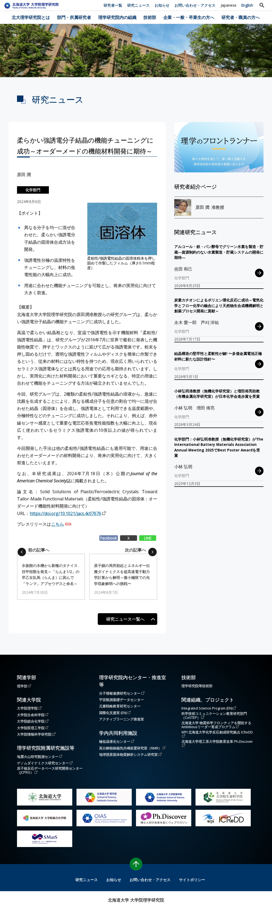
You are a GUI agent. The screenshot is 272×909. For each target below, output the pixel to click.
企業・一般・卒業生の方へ (188, 17)
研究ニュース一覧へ (125, 619)
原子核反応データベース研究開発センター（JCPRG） (50, 770)
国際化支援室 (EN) (113, 713)
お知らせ (162, 5)
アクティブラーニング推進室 (121, 719)
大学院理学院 (27, 708)
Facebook (108, 538)
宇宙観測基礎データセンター (121, 700)
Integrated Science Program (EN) (206, 708)
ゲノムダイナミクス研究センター (43, 763)
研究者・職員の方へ (241, 17)
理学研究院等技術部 (196, 686)
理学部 (22, 686)
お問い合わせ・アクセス (195, 5)
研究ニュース (138, 5)
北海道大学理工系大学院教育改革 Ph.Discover (217, 742)
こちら (57, 524)
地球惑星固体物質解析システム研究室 (128, 754)
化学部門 (33, 189)
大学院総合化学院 (31, 721)
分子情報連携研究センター (120, 693)
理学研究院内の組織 (117, 17)
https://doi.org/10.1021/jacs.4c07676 (65, 513)
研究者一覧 (113, 5)
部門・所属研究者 (74, 17)
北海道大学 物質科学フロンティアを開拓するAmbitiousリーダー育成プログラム (216, 724)
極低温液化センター (114, 741)
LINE (147, 538)
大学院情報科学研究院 (34, 734)
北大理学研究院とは (31, 17)
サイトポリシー (192, 879)
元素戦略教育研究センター (120, 706)
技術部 (149, 17)
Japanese (228, 5)
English (247, 5)
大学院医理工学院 (31, 728)
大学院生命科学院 (31, 715)
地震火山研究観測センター (37, 756)
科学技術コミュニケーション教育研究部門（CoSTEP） (214, 715)
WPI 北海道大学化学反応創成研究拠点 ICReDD (217, 732)
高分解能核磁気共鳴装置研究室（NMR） (130, 748)
